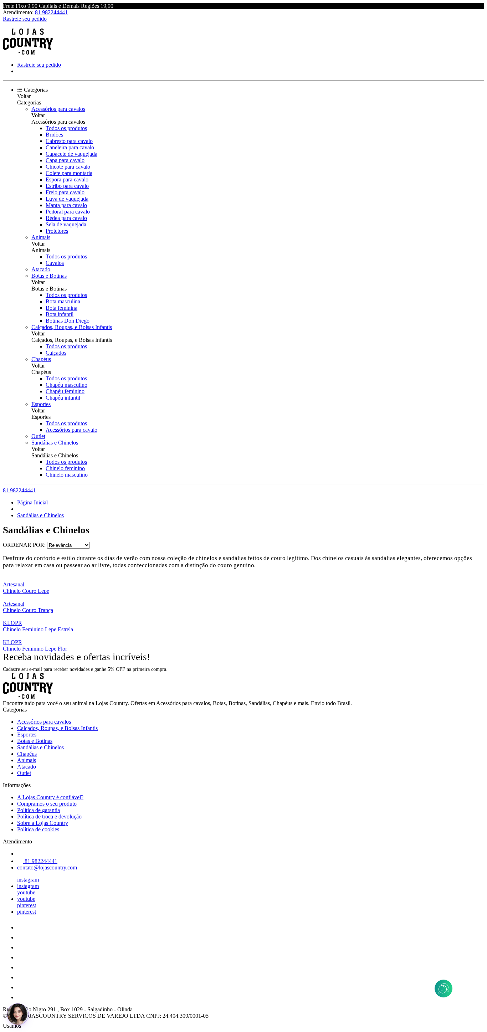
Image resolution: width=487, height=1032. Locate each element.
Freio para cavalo (65, 192)
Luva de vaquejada (67, 199)
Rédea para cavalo (66, 218)
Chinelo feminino (65, 468)
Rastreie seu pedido (25, 19)
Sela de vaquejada (66, 224)
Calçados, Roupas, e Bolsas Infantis (71, 327)
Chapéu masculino (66, 385)
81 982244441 (51, 12)
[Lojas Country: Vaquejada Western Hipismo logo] (28, 53)
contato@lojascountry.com (47, 867)
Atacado (40, 269)
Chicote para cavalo (68, 167)
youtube (26, 892)
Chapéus (41, 359)
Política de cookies (38, 829)
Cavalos (55, 263)
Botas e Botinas (49, 276)
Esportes (41, 404)
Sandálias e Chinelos (54, 443)
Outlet (38, 436)
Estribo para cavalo (67, 186)
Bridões (54, 135)
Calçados (56, 353)
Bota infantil (59, 314)
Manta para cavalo (66, 205)
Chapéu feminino (65, 391)
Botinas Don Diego (67, 321)
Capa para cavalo (65, 160)
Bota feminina (61, 308)
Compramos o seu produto (47, 804)
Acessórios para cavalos (58, 109)
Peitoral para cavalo (68, 212)
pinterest (26, 905)
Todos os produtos (66, 128)
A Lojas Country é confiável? (50, 797)
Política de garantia (38, 810)
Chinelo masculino (67, 475)
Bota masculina (63, 301)
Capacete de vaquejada (71, 154)
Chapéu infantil (63, 398)
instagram (28, 880)
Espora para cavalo (67, 179)
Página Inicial (32, 502)
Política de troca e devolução (49, 816)
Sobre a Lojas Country (42, 823)
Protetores (57, 231)
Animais (40, 237)
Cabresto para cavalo (69, 141)
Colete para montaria (69, 173)
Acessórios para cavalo (71, 430)
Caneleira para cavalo (70, 147)
